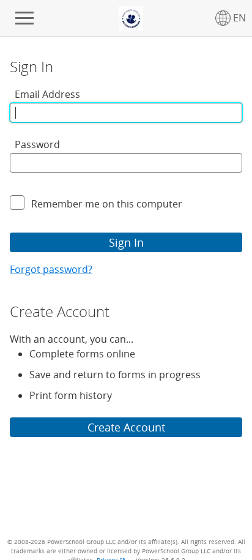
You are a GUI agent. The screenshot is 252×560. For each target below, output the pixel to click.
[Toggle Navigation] (24, 18)
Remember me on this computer (106, 204)
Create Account (126, 427)
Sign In (126, 242)
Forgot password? (51, 269)
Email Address (47, 94)
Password (37, 144)
